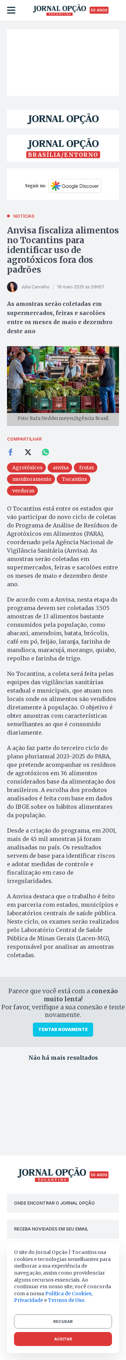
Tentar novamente (63, 1029)
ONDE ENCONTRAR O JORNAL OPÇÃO (54, 1203)
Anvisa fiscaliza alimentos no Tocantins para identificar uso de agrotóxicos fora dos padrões (63, 250)
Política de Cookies (68, 1293)
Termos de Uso (66, 1300)
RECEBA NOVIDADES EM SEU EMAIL (51, 1229)
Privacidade (28, 1300)
